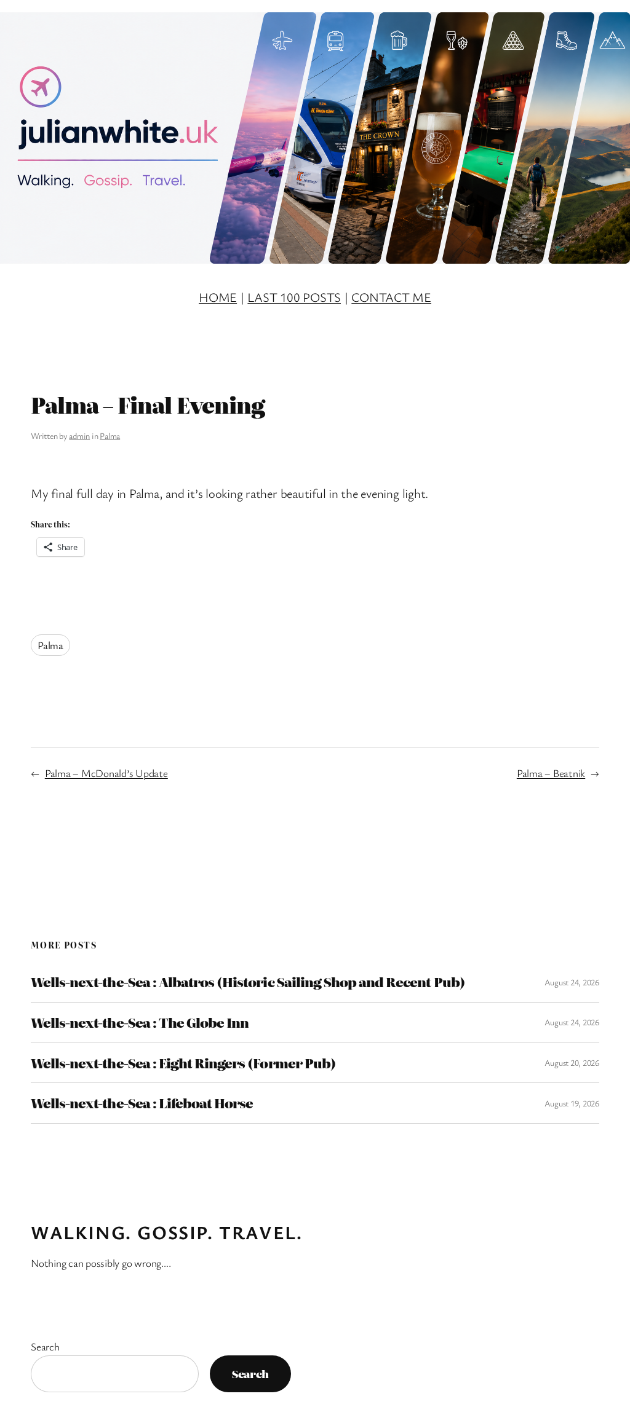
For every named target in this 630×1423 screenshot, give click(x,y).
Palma (110, 435)
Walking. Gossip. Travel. (166, 1232)
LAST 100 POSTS (294, 296)
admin (79, 435)
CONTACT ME (391, 296)
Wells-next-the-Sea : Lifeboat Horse (142, 1103)
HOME (218, 296)
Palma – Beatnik (551, 773)
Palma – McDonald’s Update (106, 773)
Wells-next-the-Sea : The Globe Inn (140, 1022)
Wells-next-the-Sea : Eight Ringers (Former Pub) (183, 1063)
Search (45, 1346)
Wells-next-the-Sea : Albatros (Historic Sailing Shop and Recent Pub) (248, 982)
